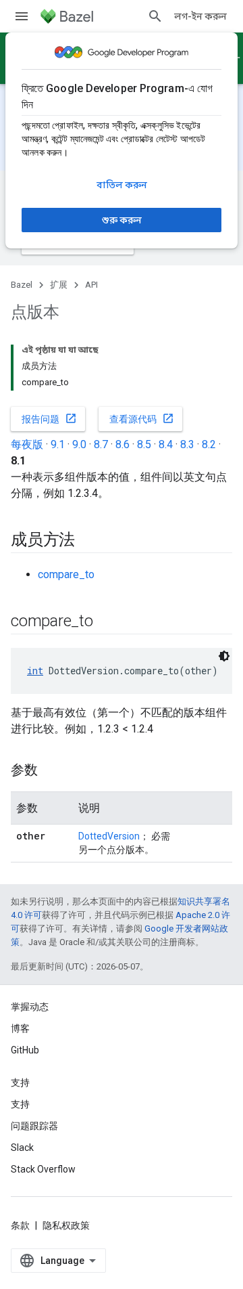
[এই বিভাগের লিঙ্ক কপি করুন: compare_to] (106, 622)
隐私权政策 (66, 1225)
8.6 (122, 444)
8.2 (209, 444)
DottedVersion (109, 836)
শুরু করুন (122, 220)
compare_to (66, 574)
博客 (20, 1028)
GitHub (25, 1050)
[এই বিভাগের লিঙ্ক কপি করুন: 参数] (51, 771)
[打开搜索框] (155, 16)
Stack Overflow (43, 1169)
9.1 (58, 444)
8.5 (144, 444)
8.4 (166, 444)
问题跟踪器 (34, 1125)
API (91, 285)
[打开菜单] (21, 16)
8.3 (187, 444)
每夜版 (27, 444)
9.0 (79, 444)
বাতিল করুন (122, 184)
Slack (22, 1147)
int (35, 670)
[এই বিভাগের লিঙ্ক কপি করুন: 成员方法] (88, 541)
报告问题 (49, 418)
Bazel (21, 285)
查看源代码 (141, 418)
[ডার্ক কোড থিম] (224, 656)
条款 (20, 1225)
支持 (20, 1104)
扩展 (59, 285)
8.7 (101, 444)
